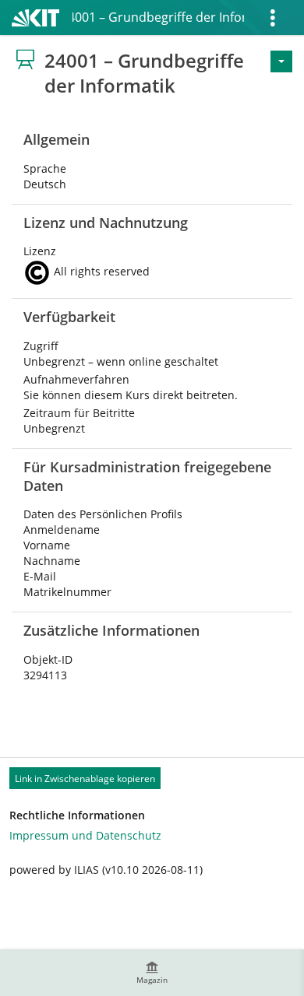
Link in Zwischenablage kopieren (85, 778)
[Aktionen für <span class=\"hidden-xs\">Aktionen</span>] (281, 61)
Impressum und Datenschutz (85, 835)
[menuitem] (152, 972)
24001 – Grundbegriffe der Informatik (158, 17)
